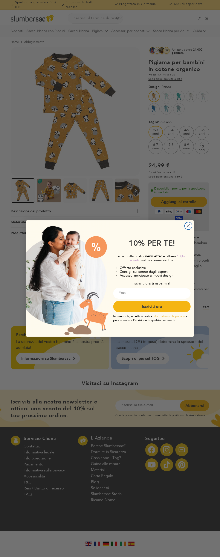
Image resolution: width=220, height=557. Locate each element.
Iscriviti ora (152, 306)
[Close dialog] (188, 226)
